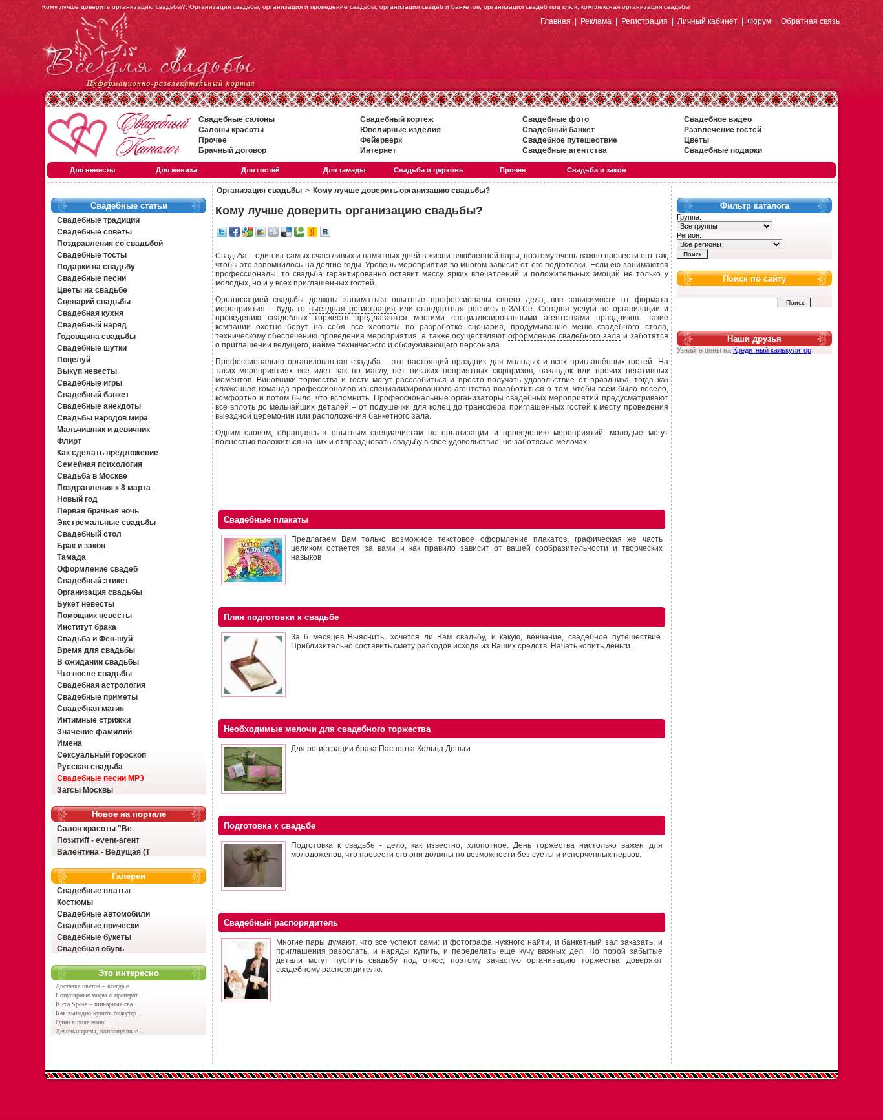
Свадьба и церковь (428, 170)
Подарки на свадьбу (96, 266)
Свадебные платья (94, 890)
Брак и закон (81, 545)
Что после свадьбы (94, 673)
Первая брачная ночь (98, 510)
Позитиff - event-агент (98, 840)
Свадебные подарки (723, 150)
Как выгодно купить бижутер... (99, 1013)
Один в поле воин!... (84, 1022)
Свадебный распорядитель (281, 923)
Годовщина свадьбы (96, 336)
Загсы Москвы (85, 789)
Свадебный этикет (93, 580)
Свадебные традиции (98, 220)
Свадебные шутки (92, 348)
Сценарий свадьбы (94, 301)
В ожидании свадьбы (98, 662)
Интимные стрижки (94, 720)
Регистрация (644, 21)
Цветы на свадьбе (92, 290)
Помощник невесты (94, 615)
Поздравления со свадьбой (110, 243)
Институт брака (86, 627)
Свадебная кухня (90, 313)
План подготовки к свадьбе (281, 617)
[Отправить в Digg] (273, 234)
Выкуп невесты (87, 371)
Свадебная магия (90, 708)
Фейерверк (381, 140)
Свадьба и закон (596, 170)
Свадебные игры (89, 383)
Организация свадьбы (99, 592)
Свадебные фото (555, 119)
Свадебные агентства (564, 150)
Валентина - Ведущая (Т (103, 851)
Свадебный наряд (92, 324)
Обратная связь (810, 21)
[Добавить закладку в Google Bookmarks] (247, 234)
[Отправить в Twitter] (222, 234)
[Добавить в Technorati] (299, 234)
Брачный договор (232, 150)
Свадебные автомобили (103, 913)
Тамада (71, 557)
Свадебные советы (94, 231)
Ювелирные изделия (400, 129)
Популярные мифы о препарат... (99, 995)
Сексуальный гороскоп (101, 755)
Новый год (77, 499)
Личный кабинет (707, 21)
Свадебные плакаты (266, 519)
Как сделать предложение (107, 452)
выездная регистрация (352, 308)
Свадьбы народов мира (102, 417)
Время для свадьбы (96, 650)
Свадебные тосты (92, 255)
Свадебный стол (89, 534)
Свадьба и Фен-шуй (95, 638)
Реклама (596, 21)
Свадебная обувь (90, 948)
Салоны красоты (231, 129)
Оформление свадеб (97, 569)
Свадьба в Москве (92, 476)
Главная (555, 21)
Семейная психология (99, 464)
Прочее (212, 140)
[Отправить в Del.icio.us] (286, 234)
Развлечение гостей (722, 129)
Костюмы (75, 902)
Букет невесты (85, 603)
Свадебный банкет (558, 129)
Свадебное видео (718, 119)
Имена (69, 743)
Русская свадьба (90, 766)
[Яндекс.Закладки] (312, 234)
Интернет (378, 150)
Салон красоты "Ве (94, 828)
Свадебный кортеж (397, 119)
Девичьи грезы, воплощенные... (100, 1031)
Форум (759, 21)
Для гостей (260, 170)
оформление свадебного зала (564, 335)
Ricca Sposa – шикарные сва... (97, 1004)
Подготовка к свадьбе (269, 826)
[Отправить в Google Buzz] (260, 234)
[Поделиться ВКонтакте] (325, 234)
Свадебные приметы (97, 696)
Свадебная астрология (101, 685)
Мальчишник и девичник (103, 429)
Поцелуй (73, 359)
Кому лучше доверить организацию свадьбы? (401, 190)
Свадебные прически (98, 925)
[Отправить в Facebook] (234, 234)
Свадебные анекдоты (99, 406)
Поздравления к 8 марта (104, 487)
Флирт (69, 441)
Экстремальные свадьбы (106, 522)
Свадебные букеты (94, 937)
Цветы (696, 140)
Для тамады (344, 170)
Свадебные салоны (236, 119)
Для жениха (176, 170)
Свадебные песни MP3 (100, 778)
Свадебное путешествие (569, 140)
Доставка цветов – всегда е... (95, 986)
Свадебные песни (91, 278)
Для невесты (92, 170)
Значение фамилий (94, 731)
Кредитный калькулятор (772, 350)
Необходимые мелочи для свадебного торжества (327, 729)
